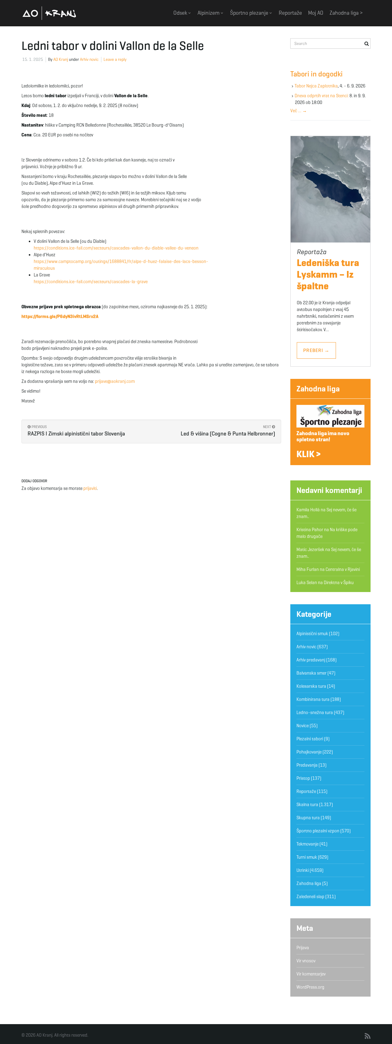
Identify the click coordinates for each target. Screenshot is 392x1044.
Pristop (303, 778)
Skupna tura (308, 817)
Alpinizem (209, 12)
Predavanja (307, 765)
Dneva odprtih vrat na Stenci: (322, 95)
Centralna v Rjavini (343, 569)
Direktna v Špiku (339, 582)
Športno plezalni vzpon (317, 831)
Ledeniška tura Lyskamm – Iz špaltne (328, 274)
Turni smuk (306, 857)
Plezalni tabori (309, 739)
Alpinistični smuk (312, 633)
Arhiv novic (89, 59)
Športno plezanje (250, 12)
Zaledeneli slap (310, 896)
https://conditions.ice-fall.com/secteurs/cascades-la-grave (91, 281)
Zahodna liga (318, 389)
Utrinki (302, 870)
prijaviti (90, 488)
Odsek (180, 12)
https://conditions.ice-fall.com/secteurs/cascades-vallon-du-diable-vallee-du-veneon (116, 248)
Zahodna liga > (346, 12)
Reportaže (290, 12)
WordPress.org (310, 987)
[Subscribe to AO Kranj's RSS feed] (368, 1036)
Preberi (316, 350)
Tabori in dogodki (316, 74)
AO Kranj (49, 13)
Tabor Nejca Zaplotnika (316, 86)
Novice (302, 725)
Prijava (302, 947)
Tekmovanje (307, 844)
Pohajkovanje (309, 752)
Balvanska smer (311, 673)
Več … (298, 110)
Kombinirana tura (313, 699)
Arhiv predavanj (310, 660)
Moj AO (315, 12)
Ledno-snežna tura (314, 712)
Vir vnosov (305, 961)
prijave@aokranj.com (115, 381)
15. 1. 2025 (32, 59)
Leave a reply (115, 59)
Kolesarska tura (311, 686)
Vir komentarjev (311, 974)
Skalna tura (307, 804)
